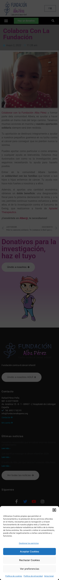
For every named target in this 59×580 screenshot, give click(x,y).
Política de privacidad (33, 576)
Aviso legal (49, 576)
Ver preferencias (29, 568)
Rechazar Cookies (29, 560)
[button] (54, 510)
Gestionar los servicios (29, 543)
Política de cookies (13, 576)
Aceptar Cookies (29, 551)
